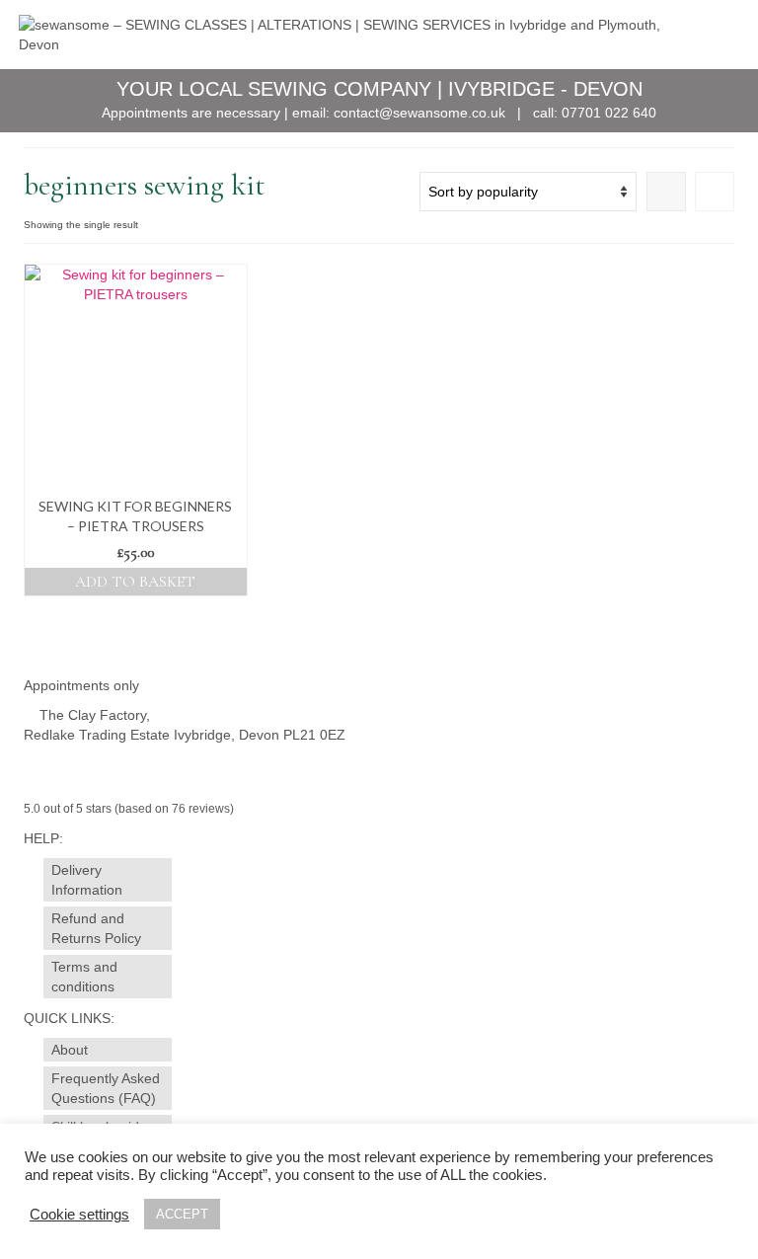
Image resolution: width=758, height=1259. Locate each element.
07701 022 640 (609, 112)
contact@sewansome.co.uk (419, 112)
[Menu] (714, 34)
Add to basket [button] (135, 581)
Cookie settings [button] (79, 1214)
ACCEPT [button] (182, 1214)
